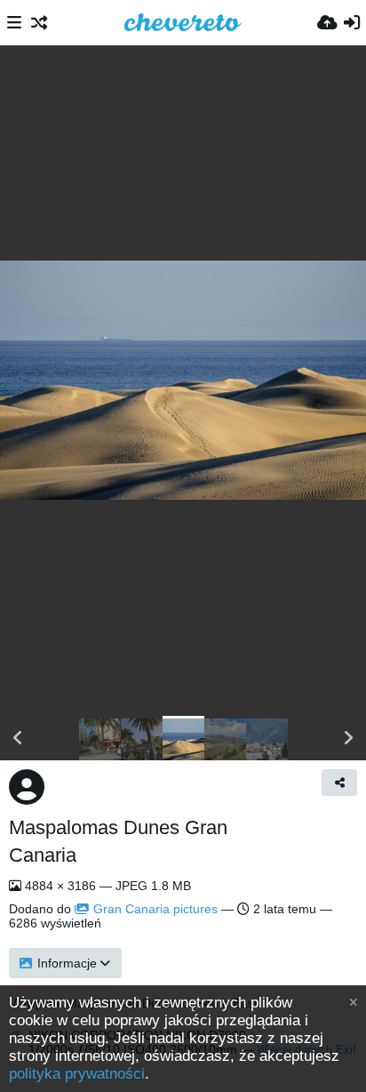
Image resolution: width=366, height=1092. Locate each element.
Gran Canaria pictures (155, 909)
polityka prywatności (77, 1073)
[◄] (18, 738)
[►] (348, 738)
